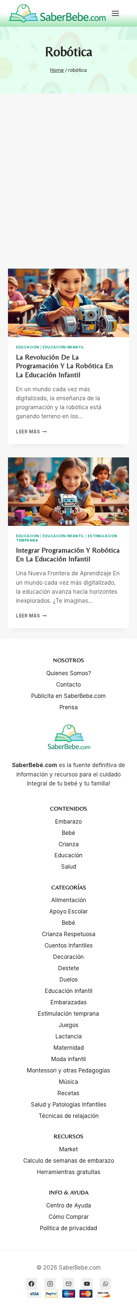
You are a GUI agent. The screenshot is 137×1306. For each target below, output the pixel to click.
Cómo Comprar (69, 1216)
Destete (68, 968)
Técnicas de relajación (69, 1116)
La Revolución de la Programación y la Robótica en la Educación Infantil (64, 366)
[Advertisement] (68, 189)
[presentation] (68, 303)
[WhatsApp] (105, 1283)
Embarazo (68, 821)
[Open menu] (118, 13)
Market (68, 1149)
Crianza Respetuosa (68, 934)
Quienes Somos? (68, 673)
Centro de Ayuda (68, 1205)
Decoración (68, 957)
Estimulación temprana (68, 1013)
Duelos (69, 979)
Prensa (69, 707)
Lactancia (69, 1036)
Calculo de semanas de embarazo (68, 1160)
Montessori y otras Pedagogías (68, 1070)
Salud (68, 866)
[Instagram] (50, 1283)
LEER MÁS (31, 431)
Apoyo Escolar (68, 911)
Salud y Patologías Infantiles (68, 1104)
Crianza (69, 844)
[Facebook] (31, 1283)
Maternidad (69, 1047)
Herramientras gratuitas (68, 1172)
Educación (27, 347)
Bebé (68, 833)
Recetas (68, 1093)
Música (68, 1081)
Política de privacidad (68, 1228)
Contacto (68, 684)
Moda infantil (68, 1059)
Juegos (68, 1025)
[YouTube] (87, 1283)
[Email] (68, 1283)
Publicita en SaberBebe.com (68, 696)
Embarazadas (69, 1002)
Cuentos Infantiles (69, 945)
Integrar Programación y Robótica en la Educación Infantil (68, 554)
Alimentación (68, 900)
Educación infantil (63, 347)
